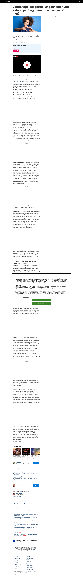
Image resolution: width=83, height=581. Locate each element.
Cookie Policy (26, 297)
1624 (51, 279)
